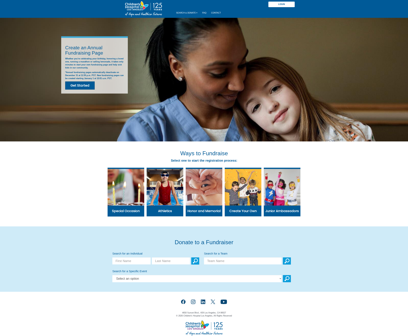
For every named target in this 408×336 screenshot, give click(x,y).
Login (281, 4)
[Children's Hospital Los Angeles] (143, 9)
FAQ (204, 13)
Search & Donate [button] (186, 13)
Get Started (79, 85)
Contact (216, 13)
